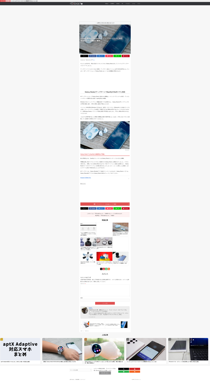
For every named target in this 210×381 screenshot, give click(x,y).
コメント (83, 283)
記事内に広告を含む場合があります (105, 23)
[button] (91, 370)
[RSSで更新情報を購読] (109, 269)
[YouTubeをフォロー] (104, 269)
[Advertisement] (105, 12)
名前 (81, 298)
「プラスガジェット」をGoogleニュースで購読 (105, 204)
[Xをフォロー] (101, 269)
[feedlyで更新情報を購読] (106, 269)
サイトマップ (82, 379)
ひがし (91, 308)
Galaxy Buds (83, 183)
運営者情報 (77, 379)
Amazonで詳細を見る (85, 177)
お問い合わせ (105, 373)
